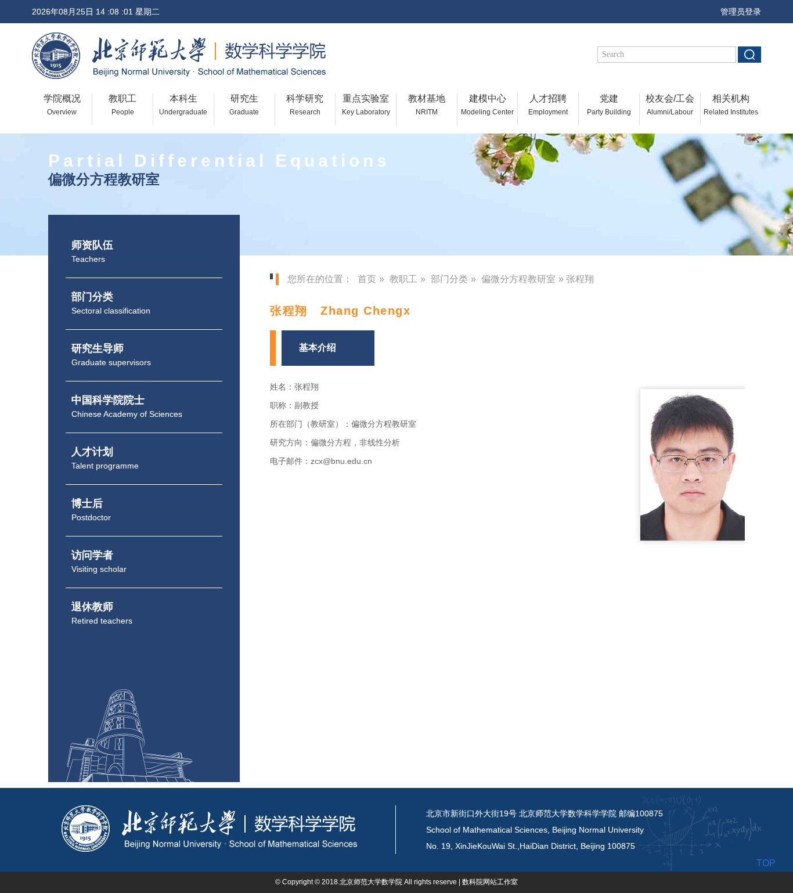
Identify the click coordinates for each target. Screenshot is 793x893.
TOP (766, 863)
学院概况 (62, 104)
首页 (367, 279)
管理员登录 (737, 11)
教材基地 (426, 104)
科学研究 (304, 104)
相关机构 (731, 104)
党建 (609, 104)
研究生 (244, 104)
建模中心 (487, 104)
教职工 (122, 104)
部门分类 (449, 279)
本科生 (183, 104)
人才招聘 (548, 104)
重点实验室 (366, 104)
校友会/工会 (670, 104)
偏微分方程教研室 (518, 279)
